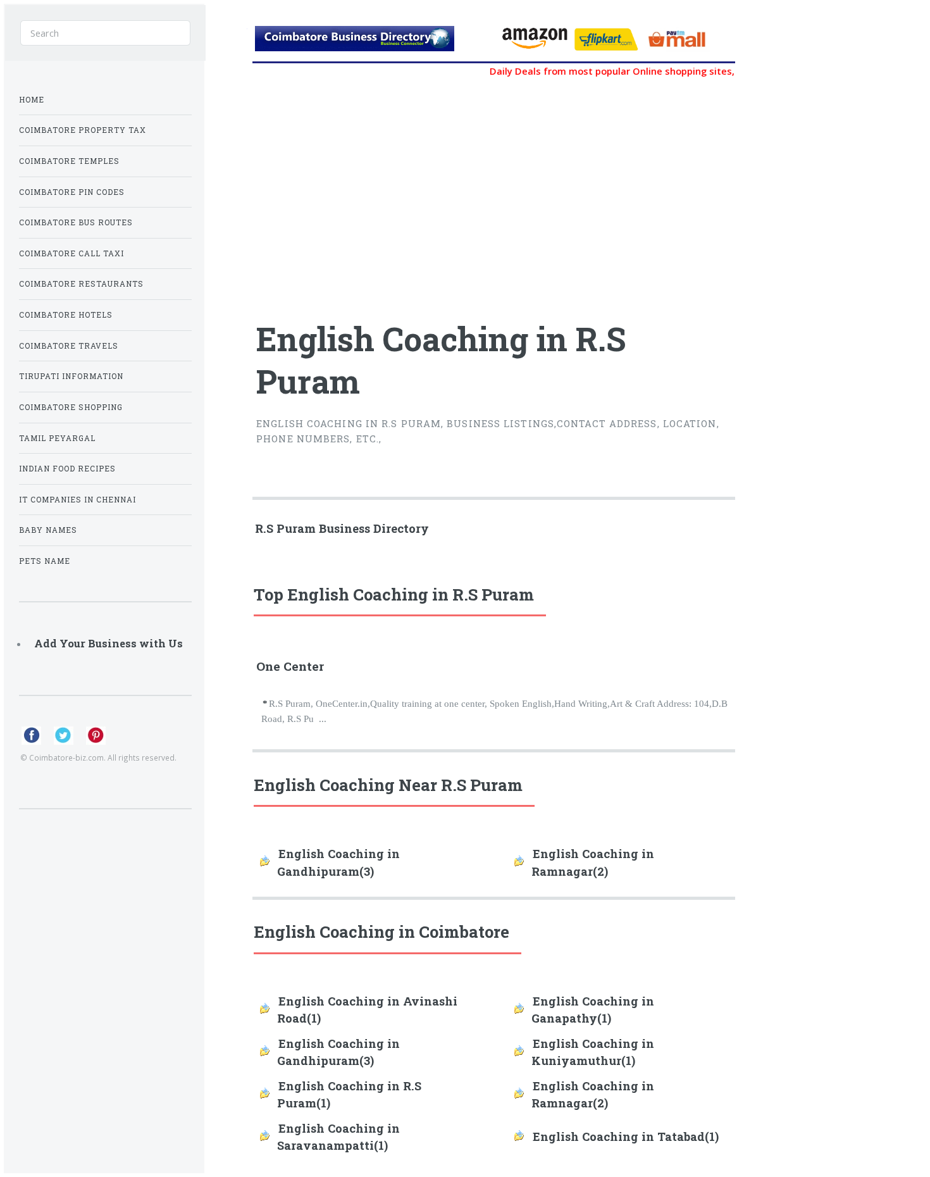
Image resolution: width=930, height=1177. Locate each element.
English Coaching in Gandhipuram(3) (338, 862)
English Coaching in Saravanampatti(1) (338, 1137)
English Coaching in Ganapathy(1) (592, 1009)
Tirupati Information (71, 376)
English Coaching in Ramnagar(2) (592, 862)
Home (31, 99)
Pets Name (44, 561)
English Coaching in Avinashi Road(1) (367, 1009)
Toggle (225, 30)
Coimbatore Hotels (66, 315)
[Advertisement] (414, 192)
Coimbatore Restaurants (81, 284)
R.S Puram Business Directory (342, 528)
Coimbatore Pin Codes (72, 192)
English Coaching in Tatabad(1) (626, 1136)
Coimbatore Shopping (71, 407)
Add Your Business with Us (108, 643)
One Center (290, 666)
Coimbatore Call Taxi (71, 253)
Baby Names (48, 530)
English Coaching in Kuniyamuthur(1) (592, 1052)
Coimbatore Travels (68, 346)
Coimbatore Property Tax (82, 130)
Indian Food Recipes (67, 468)
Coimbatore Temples (69, 161)
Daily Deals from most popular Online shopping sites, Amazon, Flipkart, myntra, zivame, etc (684, 71)
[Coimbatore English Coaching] (372, 42)
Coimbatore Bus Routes (76, 222)
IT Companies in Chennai (77, 499)
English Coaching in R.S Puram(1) (349, 1094)
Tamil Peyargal (57, 438)
